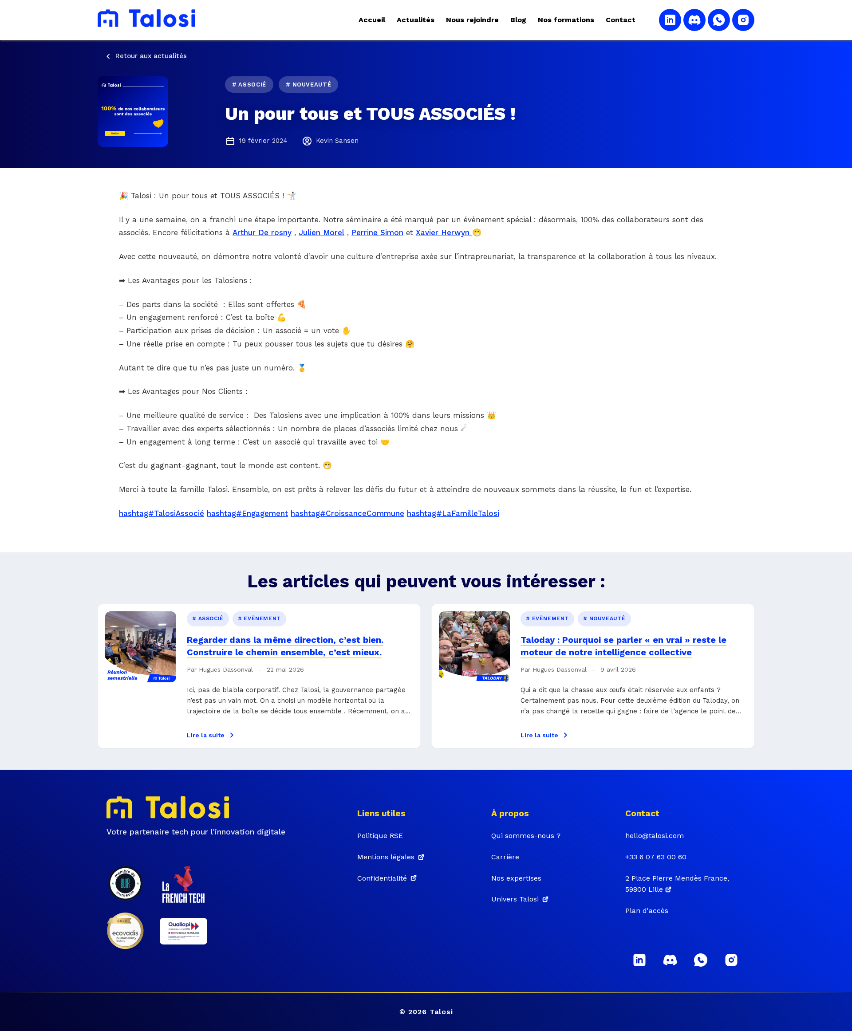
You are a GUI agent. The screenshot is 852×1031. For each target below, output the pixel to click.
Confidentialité (382, 878)
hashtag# (136, 513)
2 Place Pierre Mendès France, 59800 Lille (677, 884)
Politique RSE (380, 835)
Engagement (265, 513)
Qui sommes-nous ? (525, 835)
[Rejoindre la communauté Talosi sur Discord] (694, 20)
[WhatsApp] (700, 960)
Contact (620, 20)
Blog (518, 20)
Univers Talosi (515, 899)
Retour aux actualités (151, 56)
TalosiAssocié (179, 513)
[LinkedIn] (639, 960)
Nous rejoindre (472, 20)
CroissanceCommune (365, 513)
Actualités (415, 20)
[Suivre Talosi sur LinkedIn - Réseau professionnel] (670, 20)
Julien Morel (321, 232)
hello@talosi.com (654, 835)
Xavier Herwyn (444, 232)
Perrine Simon (377, 232)
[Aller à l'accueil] (146, 20)
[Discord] (670, 960)
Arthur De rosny (262, 232)
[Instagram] (731, 960)
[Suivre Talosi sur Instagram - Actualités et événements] (743, 20)
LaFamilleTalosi (470, 513)
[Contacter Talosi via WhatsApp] (719, 20)
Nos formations (566, 20)
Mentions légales (385, 857)
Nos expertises (516, 878)
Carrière (505, 857)
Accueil (372, 20)
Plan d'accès (646, 910)
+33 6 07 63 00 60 (655, 857)
